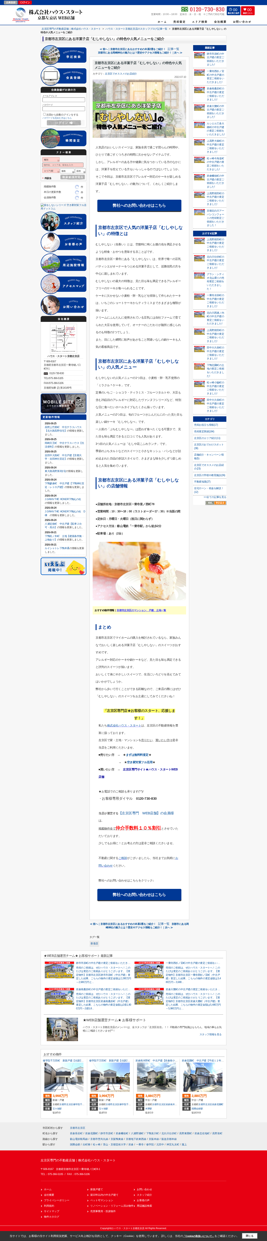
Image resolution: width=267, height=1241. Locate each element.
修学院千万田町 (81, 1104)
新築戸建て (96, 1189)
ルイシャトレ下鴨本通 (57, 548)
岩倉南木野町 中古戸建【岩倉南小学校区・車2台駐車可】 (168, 1060)
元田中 (160, 1144)
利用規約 (49, 1205)
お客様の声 (143, 1200)
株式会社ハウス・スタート (124, 725)
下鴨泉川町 (153, 1133)
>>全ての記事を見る (215, 497)
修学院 (150, 1144)
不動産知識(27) (202, 481)
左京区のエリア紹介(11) (207, 438)
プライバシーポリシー (56, 1200)
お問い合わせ (144, 1189)
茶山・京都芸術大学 (114, 1144)
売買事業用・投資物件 (103, 1211)
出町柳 (86, 1144)
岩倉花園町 (217, 1104)
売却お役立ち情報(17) (206, 424)
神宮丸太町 (173, 1144)
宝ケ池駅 (57, 1108)
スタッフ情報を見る (211, 1034)
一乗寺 (140, 1144)
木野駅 (148, 1108)
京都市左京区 (66, 1104)
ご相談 (122, 858)
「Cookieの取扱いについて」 (198, 1236)
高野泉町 (217, 1133)
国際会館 (75, 1144)
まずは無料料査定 (137, 754)
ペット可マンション (101, 1200)
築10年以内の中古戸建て (104, 1194)
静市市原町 (107, 1133)
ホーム (48, 1189)
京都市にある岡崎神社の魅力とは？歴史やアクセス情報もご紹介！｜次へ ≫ (140, 52)
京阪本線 (154, 1139)
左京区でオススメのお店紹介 (121, 73)
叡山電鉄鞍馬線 (79, 1139)
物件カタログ (51, 1216)
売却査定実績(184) (204, 431)
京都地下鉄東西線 (136, 1139)
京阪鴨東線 (117, 1139)
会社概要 (49, 1194)
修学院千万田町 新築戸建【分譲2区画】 (65, 1060)
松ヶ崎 (96, 1144)
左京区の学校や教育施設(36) (209, 475)
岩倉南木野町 (172, 1104)
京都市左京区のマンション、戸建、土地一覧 (141, 610)
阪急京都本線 (169, 1139)
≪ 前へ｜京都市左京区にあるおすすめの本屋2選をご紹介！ (133, 49)
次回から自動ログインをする (62, 114)
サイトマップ (51, 1211)
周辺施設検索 (144, 1205)
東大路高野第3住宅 (55, 471)
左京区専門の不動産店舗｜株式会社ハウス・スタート (78, 1160)
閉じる (250, 1235)
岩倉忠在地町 (202, 1133)
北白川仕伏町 (169, 1133)
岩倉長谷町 (76, 1133)
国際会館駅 (197, 1108)
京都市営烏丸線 (99, 1139)
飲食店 (94, 943)
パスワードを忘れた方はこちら (57, 118)
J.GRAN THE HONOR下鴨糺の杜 (65, 499)
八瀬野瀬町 (137, 1133)
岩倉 (131, 1144)
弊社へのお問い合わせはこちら (139, 205)
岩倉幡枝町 (122, 1133)
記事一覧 (173, 49)
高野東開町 (186, 1133)
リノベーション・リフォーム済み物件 (112, 1205)
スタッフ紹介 (144, 1194)
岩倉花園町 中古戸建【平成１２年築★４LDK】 (209, 1060)
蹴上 (184, 1144)
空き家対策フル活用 (140, 762)
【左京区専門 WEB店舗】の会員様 (146, 813)
